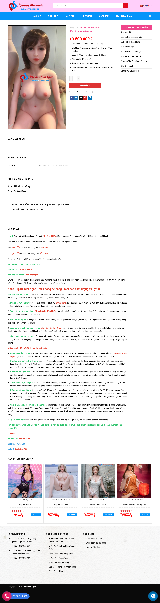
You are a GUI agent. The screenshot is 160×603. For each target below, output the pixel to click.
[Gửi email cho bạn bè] (81, 98)
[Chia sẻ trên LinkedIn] (90, 98)
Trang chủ (74, 28)
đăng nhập (24, 209)
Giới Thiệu (53, 16)
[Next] (151, 493)
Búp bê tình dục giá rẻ (89, 28)
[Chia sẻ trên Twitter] (76, 98)
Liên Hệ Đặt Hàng (124, 16)
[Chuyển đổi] (150, 70)
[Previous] (9, 493)
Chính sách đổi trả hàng (96, 543)
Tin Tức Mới (86, 16)
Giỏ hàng (85, 85)
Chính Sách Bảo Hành (95, 538)
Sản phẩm (69, 16)
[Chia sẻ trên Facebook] (72, 98)
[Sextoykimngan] (29, 6)
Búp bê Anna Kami (61, 505)
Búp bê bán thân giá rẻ (130, 42)
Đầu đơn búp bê (128, 66)
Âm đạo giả (126, 32)
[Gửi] (125, 5)
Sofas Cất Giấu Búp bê (130, 71)
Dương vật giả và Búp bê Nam (134, 61)
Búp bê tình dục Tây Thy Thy (134, 505)
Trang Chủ (36, 16)
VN (144, 6)
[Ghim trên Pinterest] (85, 98)
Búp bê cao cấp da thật (131, 51)
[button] (150, 16)
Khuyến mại (104, 16)
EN (151, 6)
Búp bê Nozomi (25, 505)
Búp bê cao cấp (127, 47)
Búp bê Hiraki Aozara (98, 505)
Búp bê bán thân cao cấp (131, 37)
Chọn (37, 514)
